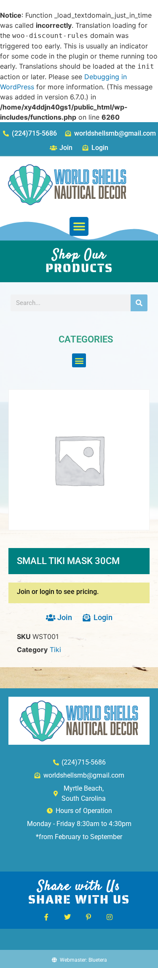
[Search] (139, 302)
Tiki (55, 649)
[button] (79, 226)
